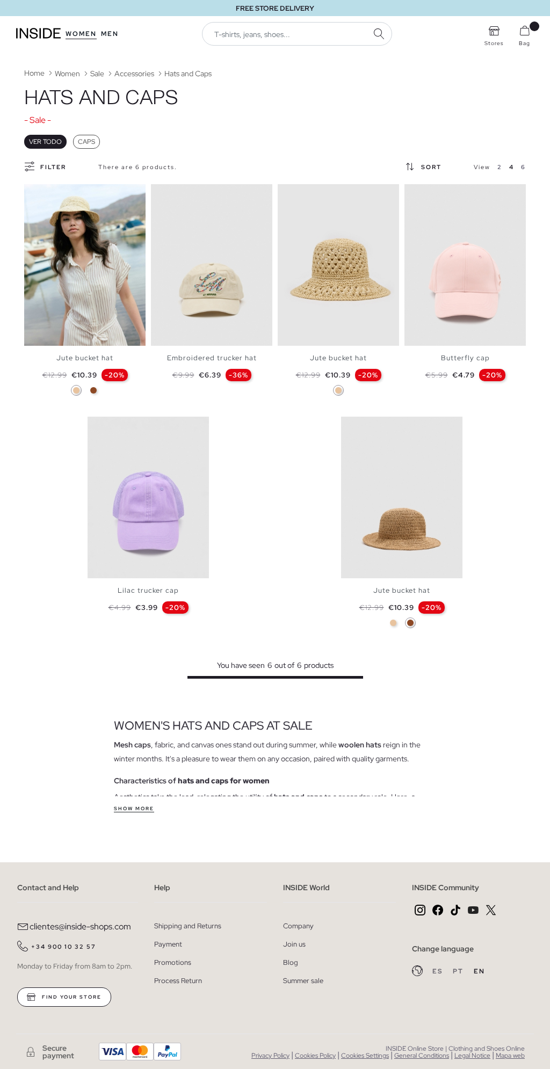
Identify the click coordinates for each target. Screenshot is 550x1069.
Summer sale (303, 980)
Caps (86, 141)
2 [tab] (40, 193)
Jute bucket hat (84, 357)
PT (459, 971)
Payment (168, 944)
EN (479, 971)
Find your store (71, 997)
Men (110, 34)
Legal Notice (472, 1055)
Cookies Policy (315, 1055)
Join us (294, 944)
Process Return (178, 980)
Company (298, 925)
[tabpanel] (85, 265)
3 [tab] (45, 193)
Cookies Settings (365, 1055)
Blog (290, 962)
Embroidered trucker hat (212, 357)
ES (438, 971)
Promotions (172, 962)
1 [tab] (35, 193)
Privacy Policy (270, 1055)
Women (81, 34)
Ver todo (45, 141)
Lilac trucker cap (148, 590)
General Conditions (421, 1055)
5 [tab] (436, 193)
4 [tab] (51, 193)
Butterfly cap (465, 357)
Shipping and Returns (187, 925)
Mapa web (510, 1055)
